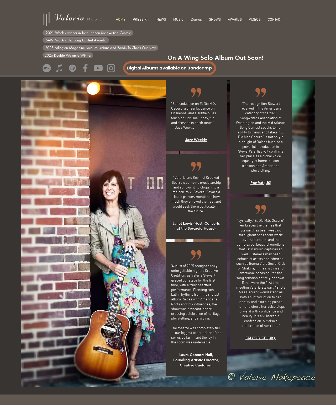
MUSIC (95, 19)
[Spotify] (72, 68)
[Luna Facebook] (85, 68)
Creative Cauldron (196, 365)
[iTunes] (59, 68)
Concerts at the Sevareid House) (198, 226)
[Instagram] (111, 68)
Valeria (70, 17)
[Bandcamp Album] (46, 68)
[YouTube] (98, 68)
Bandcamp (199, 68)
